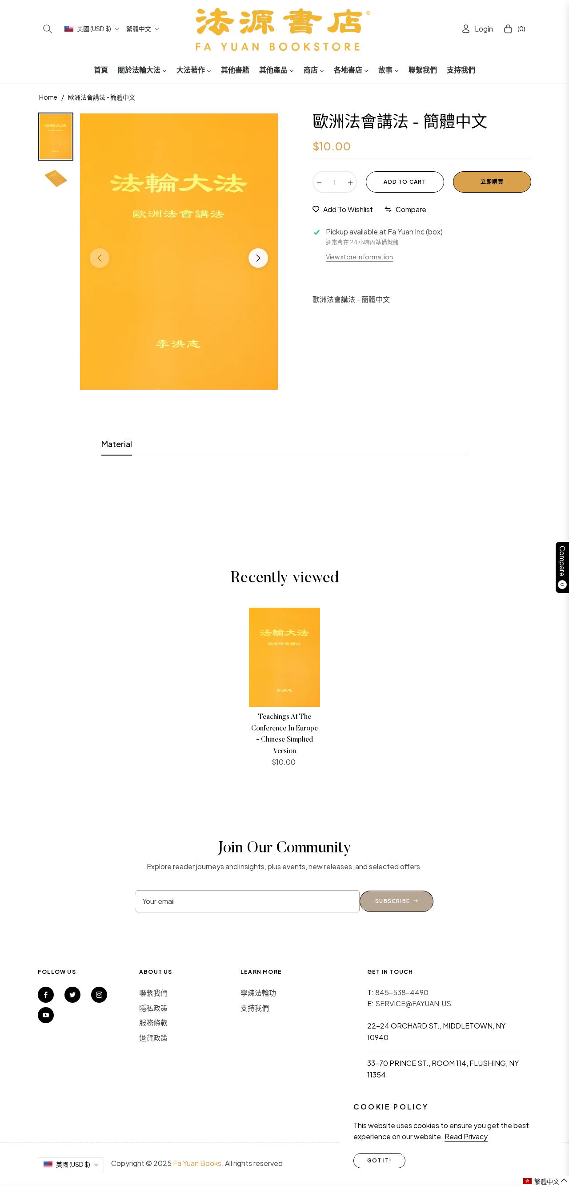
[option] (179, 251)
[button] (47, 29)
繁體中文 (138, 28)
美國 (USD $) (94, 28)
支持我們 (254, 1008)
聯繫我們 (153, 992)
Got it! (379, 1160)
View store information (359, 257)
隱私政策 (153, 1008)
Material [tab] (116, 444)
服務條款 (153, 1022)
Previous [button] (99, 258)
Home (48, 97)
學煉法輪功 (258, 992)
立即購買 (492, 181)
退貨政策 (153, 1037)
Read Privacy (466, 1136)
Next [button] (258, 258)
